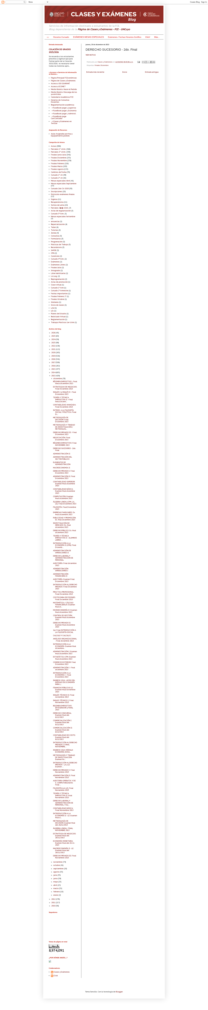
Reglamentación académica (62, 105)
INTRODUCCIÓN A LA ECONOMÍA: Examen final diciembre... (64, 646)
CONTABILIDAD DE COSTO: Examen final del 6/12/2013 (64, 737)
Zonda (53, 233)
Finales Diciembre (102, 65)
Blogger (119, 992)
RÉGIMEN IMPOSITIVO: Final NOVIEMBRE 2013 (65, 444)
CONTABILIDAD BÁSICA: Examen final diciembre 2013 (64, 491)
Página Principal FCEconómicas (64, 78)
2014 (53, 372)
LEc (52, 311)
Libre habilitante (58, 273)
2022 (53, 346)
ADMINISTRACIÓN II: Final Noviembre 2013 (64, 776)
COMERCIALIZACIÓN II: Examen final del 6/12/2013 (62, 730)
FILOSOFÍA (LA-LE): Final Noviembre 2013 (63, 789)
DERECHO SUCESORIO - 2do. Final (64, 449)
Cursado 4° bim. (57, 259)
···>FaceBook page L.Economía (63, 111)
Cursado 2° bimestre (59, 291)
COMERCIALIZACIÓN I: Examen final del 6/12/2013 (62, 722)
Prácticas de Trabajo (59, 244)
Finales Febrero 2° (58, 296)
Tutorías (54, 230)
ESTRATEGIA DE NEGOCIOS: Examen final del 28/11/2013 (64, 836)
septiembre (58, 869)
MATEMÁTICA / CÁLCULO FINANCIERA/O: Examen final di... (64, 605)
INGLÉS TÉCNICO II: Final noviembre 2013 (63, 696)
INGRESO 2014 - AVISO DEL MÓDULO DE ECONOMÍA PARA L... (64, 682)
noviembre (58, 862)
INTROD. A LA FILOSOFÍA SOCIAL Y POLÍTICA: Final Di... (64, 412)
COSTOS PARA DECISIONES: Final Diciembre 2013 (64, 598)
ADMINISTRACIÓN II (61, 454)
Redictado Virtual (58, 317)
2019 (53, 356)
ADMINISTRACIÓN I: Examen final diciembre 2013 (65, 652)
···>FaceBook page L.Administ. (63, 114)
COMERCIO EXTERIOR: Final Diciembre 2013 (64, 663)
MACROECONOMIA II (61, 468)
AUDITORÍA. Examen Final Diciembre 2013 (64, 580)
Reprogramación (58, 279)
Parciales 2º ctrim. (58, 152)
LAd (52, 308)
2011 (53, 902)
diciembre (57, 378)
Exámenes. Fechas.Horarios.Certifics (124, 37)
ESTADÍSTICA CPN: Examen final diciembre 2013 (64, 658)
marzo (56, 888)
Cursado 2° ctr (57, 178)
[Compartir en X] (148, 62)
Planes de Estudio (58, 314)
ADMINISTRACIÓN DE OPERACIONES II (62, 551)
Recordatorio (56, 247)
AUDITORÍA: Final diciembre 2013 (65, 564)
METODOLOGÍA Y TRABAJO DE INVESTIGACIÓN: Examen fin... (64, 757)
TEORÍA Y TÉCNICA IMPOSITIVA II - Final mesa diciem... (63, 399)
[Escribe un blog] (145, 62)
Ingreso (54, 199)
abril (55, 885)
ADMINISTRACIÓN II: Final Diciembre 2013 (64, 477)
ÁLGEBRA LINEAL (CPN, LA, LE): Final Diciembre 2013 (64, 503)
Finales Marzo (57, 166)
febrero (56, 892)
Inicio (124, 72)
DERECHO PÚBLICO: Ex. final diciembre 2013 (64, 531)
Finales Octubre (57, 299)
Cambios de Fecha (58, 172)
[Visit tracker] (50, 962)
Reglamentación (58, 319)
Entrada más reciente (95, 72)
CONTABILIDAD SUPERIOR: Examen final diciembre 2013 (64, 484)
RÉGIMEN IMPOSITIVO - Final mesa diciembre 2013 (65, 382)
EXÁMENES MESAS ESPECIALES (88, 37)
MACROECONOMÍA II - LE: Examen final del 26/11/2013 (63, 850)
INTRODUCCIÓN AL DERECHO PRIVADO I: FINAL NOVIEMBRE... (65, 744)
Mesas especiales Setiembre (63, 216)
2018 (53, 359)
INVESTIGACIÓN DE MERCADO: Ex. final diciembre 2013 (62, 525)
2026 (53, 333)
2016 (53, 366)
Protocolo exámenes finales (63, 194)
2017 (53, 362)
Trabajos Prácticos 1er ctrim (62, 322)
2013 (53, 376)
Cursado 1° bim (57, 288)
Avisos (53, 146)
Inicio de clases (57, 305)
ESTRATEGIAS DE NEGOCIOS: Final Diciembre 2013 (65, 388)
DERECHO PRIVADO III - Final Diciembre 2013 (65, 433)
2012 (53, 899)
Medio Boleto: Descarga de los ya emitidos (64, 93)
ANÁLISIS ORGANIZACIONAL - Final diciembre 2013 (65, 640)
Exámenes (55, 262)
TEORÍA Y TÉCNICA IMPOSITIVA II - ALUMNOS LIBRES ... (65, 538)
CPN (52, 253)
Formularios (56, 239)
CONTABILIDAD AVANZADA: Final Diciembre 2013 (64, 406)
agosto (56, 872)
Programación (56, 242)
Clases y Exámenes (62, 972)
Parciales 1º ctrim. (58, 149)
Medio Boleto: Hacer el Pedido (64, 89)
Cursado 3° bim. (57, 214)
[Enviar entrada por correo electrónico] (138, 62)
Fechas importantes (59, 293)
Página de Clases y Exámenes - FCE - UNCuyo (104, 29)
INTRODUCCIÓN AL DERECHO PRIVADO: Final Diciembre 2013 (65, 587)
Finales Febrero (57, 163)
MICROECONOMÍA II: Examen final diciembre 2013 (65, 611)
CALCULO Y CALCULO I (62, 635)
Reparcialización (58, 224)
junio (55, 878)
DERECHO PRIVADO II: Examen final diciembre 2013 (64, 625)
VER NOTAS (91, 55)
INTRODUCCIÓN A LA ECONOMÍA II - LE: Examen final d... (65, 815)
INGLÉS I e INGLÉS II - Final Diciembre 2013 (64, 393)
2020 (53, 352)
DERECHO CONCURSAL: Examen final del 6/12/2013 (62, 715)
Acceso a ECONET (58, 86)
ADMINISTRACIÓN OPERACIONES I (60, 570)
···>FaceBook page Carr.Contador (58, 117)
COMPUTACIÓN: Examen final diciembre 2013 (63, 497)
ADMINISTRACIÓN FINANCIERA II (60, 575)
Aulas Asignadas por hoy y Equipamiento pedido (61, 135)
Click (56, 976)
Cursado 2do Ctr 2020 (60, 188)
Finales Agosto (57, 169)
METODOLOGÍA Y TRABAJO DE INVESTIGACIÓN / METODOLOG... (64, 427)
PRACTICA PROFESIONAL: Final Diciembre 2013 (63, 593)
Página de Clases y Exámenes (63, 81)
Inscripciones (56, 191)
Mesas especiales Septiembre (63, 183)
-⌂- (48, 37)
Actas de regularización (61, 211)
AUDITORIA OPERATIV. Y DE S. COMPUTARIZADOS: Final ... (64, 783)
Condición (55, 256)
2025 (53, 336)
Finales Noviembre (59, 160)
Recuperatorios (57, 202)
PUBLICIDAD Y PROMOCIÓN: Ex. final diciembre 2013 (64, 519)
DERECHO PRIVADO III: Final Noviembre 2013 (64, 857)
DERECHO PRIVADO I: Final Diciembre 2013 (64, 472)
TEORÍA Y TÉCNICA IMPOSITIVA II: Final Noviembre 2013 (62, 795)
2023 (53, 343)
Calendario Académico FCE (62, 97)
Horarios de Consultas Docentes (60, 101)
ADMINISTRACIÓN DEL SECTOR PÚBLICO (62, 458)
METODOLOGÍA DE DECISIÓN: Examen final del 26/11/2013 (64, 823)
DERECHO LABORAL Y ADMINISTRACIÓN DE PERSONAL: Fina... (63, 803)
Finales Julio (56, 267)
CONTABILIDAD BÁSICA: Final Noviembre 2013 (63, 809)
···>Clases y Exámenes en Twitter (61, 122)
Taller (53, 227)
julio (55, 875)
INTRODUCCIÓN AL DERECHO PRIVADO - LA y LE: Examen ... (65, 765)
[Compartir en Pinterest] (154, 62)
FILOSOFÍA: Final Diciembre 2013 (64, 508)
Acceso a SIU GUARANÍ (60, 83)
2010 (53, 906)
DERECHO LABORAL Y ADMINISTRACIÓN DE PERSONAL (63, 558)
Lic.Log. (54, 276)
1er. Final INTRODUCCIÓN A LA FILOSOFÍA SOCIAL (64, 631)
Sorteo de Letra (57, 205)
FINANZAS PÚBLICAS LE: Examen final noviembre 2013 (64, 690)
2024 (53, 339)
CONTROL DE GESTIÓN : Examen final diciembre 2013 (64, 617)
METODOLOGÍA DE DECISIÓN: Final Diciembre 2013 (60, 419)
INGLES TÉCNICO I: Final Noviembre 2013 (63, 701)
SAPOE (53, 250)
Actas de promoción (59, 282)
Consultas (55, 236)
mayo (55, 882)
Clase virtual (56, 285)
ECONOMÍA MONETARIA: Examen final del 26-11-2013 (64, 843)
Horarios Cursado (61, 37)
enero (56, 895)
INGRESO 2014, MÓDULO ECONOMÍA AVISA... (63, 751)
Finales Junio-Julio (58, 155)
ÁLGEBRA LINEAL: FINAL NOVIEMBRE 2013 (63, 829)
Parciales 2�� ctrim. (59, 208)
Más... (157, 37)
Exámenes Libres (58, 265)
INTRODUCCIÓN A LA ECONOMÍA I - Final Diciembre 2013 (62, 675)
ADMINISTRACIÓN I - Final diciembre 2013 (64, 669)
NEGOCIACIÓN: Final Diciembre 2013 (61, 439)
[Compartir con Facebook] (151, 62)
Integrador (55, 270)
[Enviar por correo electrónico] (143, 62)
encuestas (55, 221)
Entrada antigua (151, 72)
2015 (53, 369)
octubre (56, 865)
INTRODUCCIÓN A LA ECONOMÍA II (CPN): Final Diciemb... (64, 545)
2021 (53, 349)
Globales (55, 302)
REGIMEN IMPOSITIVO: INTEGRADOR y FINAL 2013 (63, 708)
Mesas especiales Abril (60, 181)
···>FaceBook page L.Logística (63, 108)
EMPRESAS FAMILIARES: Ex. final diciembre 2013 (64, 513)
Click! (147, 37)
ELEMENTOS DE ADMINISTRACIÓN (61, 463)
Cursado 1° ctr (57, 175)
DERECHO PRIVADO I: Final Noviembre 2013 (64, 771)
